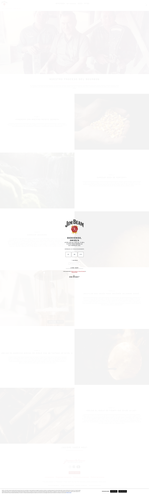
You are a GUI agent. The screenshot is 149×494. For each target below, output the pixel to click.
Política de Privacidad (81, 271)
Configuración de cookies (105, 491)
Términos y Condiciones (74, 271)
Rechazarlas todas (113, 491)
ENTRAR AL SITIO (74, 263)
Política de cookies (68, 492)
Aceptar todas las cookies (122, 491)
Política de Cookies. (74, 272)
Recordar (75, 260)
